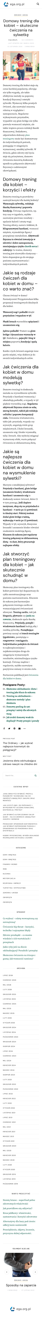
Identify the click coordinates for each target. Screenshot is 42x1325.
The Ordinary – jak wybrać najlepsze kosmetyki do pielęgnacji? (18, 746)
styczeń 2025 (9, 1023)
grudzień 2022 (9, 1084)
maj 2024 (7, 1061)
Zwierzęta (7, 897)
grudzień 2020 (9, 1146)
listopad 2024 (9, 1032)
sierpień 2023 (9, 1075)
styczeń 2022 (9, 1108)
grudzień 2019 (9, 1174)
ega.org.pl (13, 40)
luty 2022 (7, 1103)
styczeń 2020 (9, 1170)
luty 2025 (7, 1018)
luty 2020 (7, 1165)
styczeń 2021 (9, 1141)
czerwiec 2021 (9, 1122)
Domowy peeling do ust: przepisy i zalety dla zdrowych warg (21, 710)
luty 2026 (7, 990)
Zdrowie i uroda (21, 15)
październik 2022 (10, 1089)
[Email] (19, 729)
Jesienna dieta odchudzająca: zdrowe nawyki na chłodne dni (20, 762)
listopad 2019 (9, 1179)
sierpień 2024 (9, 1046)
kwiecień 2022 (9, 1099)
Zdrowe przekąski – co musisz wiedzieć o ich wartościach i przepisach (17, 939)
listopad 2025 (9, 999)
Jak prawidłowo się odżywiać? (17, 1208)
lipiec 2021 (7, 1117)
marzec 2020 (9, 1160)
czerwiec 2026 (9, 980)
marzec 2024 (8, 1070)
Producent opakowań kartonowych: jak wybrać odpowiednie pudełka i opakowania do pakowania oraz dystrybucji (20, 827)
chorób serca (30, 246)
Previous (7, 1272)
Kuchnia (6, 874)
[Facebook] (4, 729)
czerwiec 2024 (9, 1056)
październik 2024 (10, 1037)
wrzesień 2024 (9, 1042)
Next (35, 1272)
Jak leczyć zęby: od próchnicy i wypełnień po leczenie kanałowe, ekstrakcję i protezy (18, 807)
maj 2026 (7, 985)
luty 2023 (7, 1080)
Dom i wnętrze (9, 855)
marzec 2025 (8, 1013)
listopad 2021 (9, 1113)
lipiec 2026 (8, 975)
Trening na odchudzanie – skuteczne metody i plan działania (19, 700)
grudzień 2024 (9, 1027)
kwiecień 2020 (9, 1155)
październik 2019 (10, 1184)
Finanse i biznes (10, 864)
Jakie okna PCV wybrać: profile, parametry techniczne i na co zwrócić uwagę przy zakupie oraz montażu (19, 797)
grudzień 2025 (9, 994)
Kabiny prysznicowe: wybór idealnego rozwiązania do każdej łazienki (21, 837)
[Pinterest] (14, 729)
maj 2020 (7, 1151)
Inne (5, 869)
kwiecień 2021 (9, 1132)
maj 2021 (7, 1127)
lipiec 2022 (8, 1094)
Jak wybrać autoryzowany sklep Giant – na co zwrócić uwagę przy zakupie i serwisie (19, 817)
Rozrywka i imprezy (12, 883)
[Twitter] (9, 729)
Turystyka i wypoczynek (14, 888)
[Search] (35, 775)
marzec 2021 (8, 1136)
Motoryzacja (9, 878)
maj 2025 (7, 1008)
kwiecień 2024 (9, 1065)
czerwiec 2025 (9, 1004)
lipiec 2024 (8, 1051)
